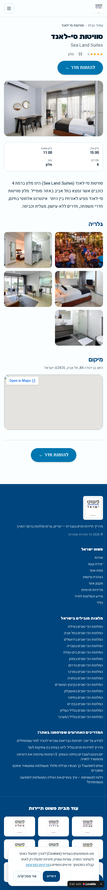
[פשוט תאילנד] (87, 826)
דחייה (51, 876)
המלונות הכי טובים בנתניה (85, 678)
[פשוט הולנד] (53, 826)
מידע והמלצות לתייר (88, 596)
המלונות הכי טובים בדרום (85, 665)
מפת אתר (96, 570)
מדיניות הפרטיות (38, 864)
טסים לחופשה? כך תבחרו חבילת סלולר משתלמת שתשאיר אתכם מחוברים (58, 768)
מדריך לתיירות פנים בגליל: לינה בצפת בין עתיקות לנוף (65, 747)
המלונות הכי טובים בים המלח (83, 652)
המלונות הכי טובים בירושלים (83, 639)
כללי (100, 602)
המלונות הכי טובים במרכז (85, 671)
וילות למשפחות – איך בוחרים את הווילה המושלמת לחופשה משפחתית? (61, 780)
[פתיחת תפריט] (9, 8)
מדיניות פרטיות (92, 590)
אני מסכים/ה (27, 876)
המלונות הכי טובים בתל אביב (83, 633)
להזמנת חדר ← (80, 67)
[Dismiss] (101, 884)
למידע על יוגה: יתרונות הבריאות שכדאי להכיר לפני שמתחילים (60, 740)
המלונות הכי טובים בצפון (86, 658)
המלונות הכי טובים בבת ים (85, 704)
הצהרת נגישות (93, 577)
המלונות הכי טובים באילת (85, 626)
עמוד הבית (95, 25)
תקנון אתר (95, 583)
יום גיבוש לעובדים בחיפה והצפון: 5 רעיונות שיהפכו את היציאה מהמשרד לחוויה (60, 757)
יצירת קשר (95, 564)
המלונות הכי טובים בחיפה (85, 697)
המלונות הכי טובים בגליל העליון (81, 710)
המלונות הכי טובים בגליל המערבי (80, 717)
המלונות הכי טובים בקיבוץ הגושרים (79, 684)
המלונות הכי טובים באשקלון (83, 691)
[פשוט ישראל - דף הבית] (98, 8)
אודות (99, 557)
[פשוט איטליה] (19, 826)
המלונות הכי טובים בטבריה (85, 646)
